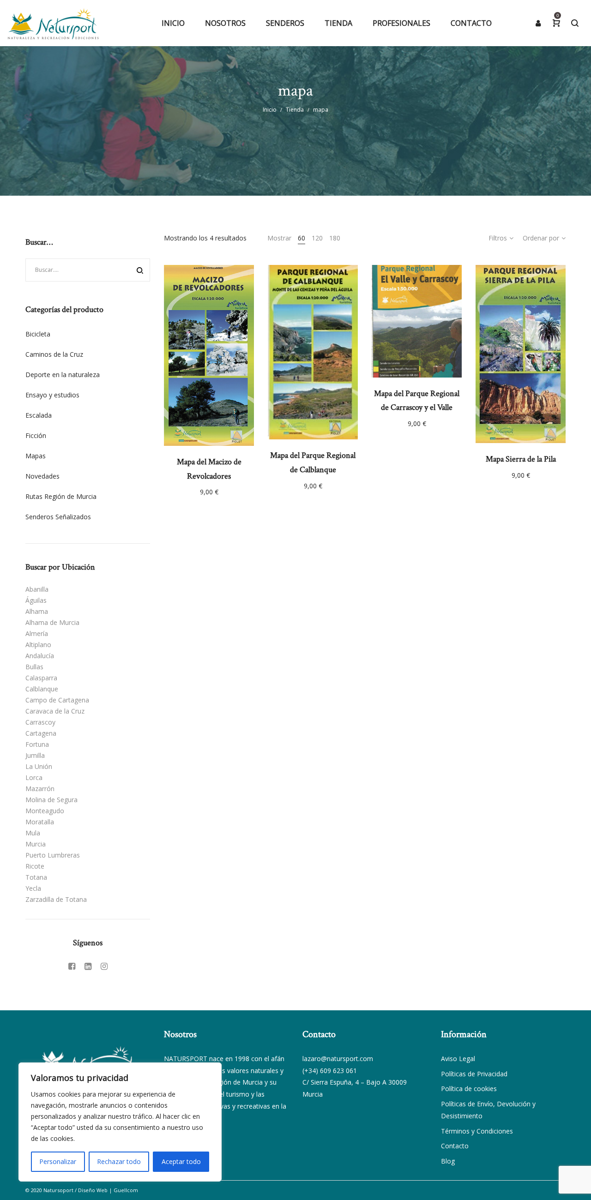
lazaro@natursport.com (337, 1058)
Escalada (38, 415)
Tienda (295, 110)
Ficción (35, 435)
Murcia (35, 844)
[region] (120, 1122)
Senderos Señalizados (58, 516)
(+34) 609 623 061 (329, 1070)
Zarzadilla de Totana (56, 899)
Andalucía (39, 655)
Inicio (270, 110)
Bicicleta (37, 334)
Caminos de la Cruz (54, 354)
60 (301, 238)
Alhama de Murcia (52, 622)
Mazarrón (39, 788)
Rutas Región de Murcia (60, 496)
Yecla (33, 888)
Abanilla (36, 589)
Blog (448, 1161)
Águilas (36, 600)
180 (334, 238)
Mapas (35, 455)
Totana (36, 877)
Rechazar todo (119, 1161)
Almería (36, 633)
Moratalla (39, 821)
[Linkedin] (87, 966)
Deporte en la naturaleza (62, 374)
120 (317, 238)
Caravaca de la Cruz (54, 711)
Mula (32, 832)
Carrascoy (40, 722)
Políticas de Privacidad (474, 1073)
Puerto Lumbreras (52, 855)
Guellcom (126, 1190)
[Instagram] (104, 966)
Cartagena (40, 733)
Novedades (42, 476)
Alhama (36, 611)
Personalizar (57, 1161)
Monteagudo (44, 810)
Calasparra (41, 677)
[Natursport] (53, 23)
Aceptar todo (181, 1161)
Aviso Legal (458, 1058)
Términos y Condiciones (477, 1131)
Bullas (34, 666)
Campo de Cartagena (57, 700)
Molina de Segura (51, 799)
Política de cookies (469, 1088)
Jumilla (35, 755)
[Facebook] (71, 966)
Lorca (33, 777)
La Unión (38, 766)
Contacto (455, 1145)
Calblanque (41, 688)
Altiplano (38, 644)
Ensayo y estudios (52, 394)
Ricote (34, 866)
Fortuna (37, 744)
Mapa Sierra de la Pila (521, 459)
